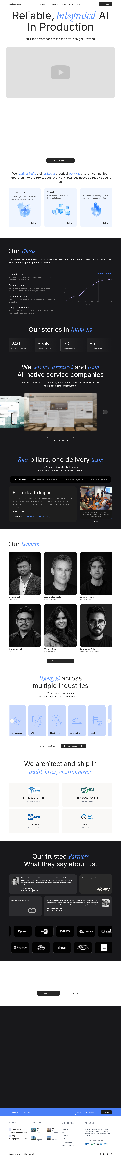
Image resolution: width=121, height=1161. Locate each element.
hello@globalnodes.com (18, 1132)
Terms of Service (68, 1145)
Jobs (63, 1132)
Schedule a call (48, 993)
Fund (71, 4)
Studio (64, 4)
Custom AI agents (74, 479)
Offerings (65, 1135)
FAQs (63, 1139)
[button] (43, 4)
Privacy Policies (67, 1142)
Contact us (73, 993)
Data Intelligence (98, 479)
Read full (103, 1099)
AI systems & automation (45, 479)
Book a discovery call (73, 746)
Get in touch (105, 4)
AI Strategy (20, 479)
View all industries (47, 746)
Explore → (34, 223)
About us (65, 1129)
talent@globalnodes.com (18, 1139)
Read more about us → (60, 661)
